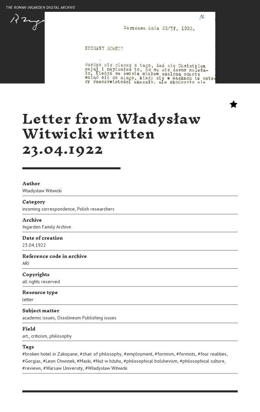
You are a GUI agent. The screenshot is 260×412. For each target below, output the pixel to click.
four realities (213, 354)
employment (139, 354)
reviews (33, 368)
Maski (85, 361)
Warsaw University (64, 368)
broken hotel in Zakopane (51, 354)
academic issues (38, 318)
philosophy (60, 336)
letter (28, 299)
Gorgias (33, 361)
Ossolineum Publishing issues (86, 318)
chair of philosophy (102, 354)
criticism (39, 336)
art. (25, 336)
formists (187, 354)
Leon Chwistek (60, 361)
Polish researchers (95, 209)
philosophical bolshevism (151, 361)
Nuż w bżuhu (108, 361)
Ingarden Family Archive (46, 227)
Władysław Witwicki (42, 191)
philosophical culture (203, 361)
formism (165, 354)
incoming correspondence (48, 209)
